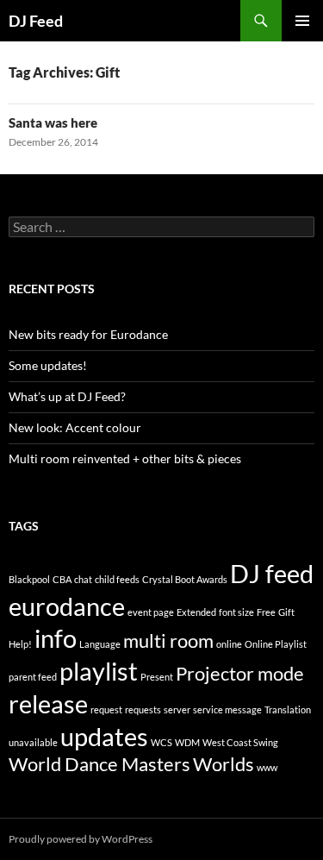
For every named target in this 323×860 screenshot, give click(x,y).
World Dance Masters (99, 763)
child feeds (117, 579)
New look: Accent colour (75, 427)
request (106, 709)
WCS (161, 742)
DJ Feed (36, 20)
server (177, 709)
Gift (286, 612)
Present (156, 676)
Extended (196, 612)
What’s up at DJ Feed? (67, 396)
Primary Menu (302, 20)
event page (150, 612)
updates (104, 736)
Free (266, 612)
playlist (98, 671)
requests (143, 709)
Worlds (223, 763)
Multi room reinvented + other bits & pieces (125, 458)
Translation (287, 709)
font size (236, 612)
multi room (168, 640)
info (55, 638)
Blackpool (29, 579)
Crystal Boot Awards (184, 579)
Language (100, 644)
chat (83, 579)
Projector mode (240, 673)
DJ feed (272, 573)
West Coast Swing (240, 742)
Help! (20, 644)
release (48, 703)
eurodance (67, 606)
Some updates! (48, 365)
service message (227, 709)
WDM (187, 742)
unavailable (33, 742)
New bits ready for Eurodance (88, 334)
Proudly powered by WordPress (80, 838)
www (267, 767)
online (229, 644)
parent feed (33, 676)
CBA (62, 579)
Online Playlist (276, 644)
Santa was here (53, 122)
